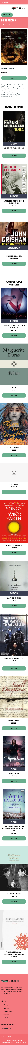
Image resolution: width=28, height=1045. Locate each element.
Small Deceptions (14, 720)
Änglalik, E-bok (14, 773)
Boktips (6, 1005)
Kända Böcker (8, 1011)
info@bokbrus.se (5, 2)
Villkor (20, 1040)
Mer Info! (14, 78)
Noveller (11, 69)
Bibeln (14, 388)
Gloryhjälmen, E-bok (14, 598)
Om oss (6, 1018)
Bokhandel (7, 14)
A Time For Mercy (14, 484)
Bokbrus (6, 1008)
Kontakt (14, 1040)
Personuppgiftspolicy (8, 1042)
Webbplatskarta (21, 1042)
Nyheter (6, 1014)
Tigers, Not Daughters (14, 448)
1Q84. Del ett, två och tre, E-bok (14, 148)
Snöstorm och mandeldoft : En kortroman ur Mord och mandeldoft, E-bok (14, 828)
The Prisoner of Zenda (14, 894)
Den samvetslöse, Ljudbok (14, 256)
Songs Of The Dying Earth (14, 545)
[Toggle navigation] (3, 8)
